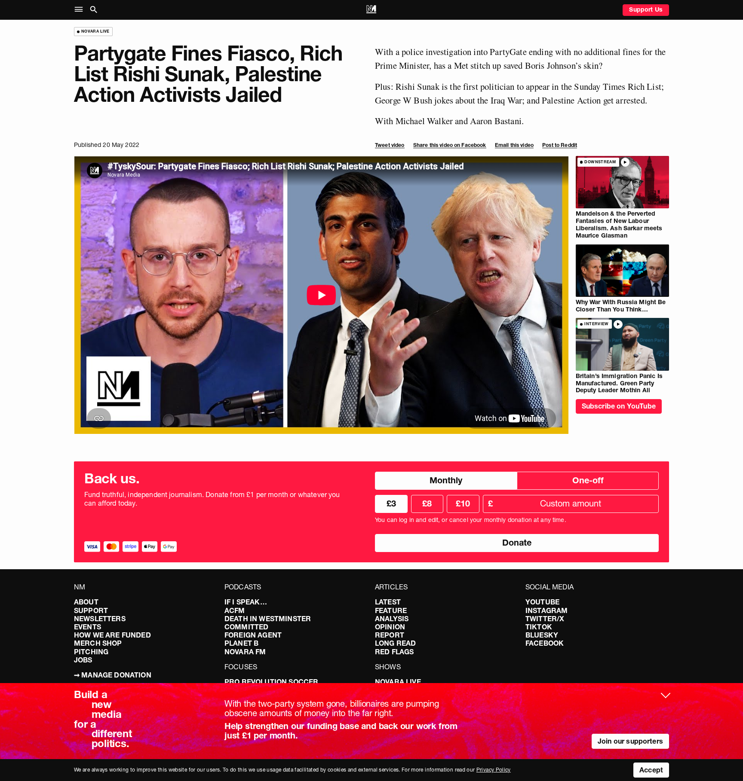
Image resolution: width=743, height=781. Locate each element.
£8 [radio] (427, 503)
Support (91, 610)
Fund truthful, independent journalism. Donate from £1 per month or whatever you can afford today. (212, 499)
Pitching (91, 651)
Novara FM (245, 651)
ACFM (234, 610)
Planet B (241, 643)
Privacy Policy (493, 769)
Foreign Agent (253, 635)
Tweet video (390, 145)
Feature (391, 610)
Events (87, 626)
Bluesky (541, 635)
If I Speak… (245, 602)
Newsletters (100, 618)
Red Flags (394, 651)
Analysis (391, 618)
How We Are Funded (112, 635)
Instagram (546, 610)
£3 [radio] (391, 503)
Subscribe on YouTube (619, 406)
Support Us (646, 9)
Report (389, 635)
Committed (246, 626)
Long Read (395, 643)
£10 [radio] (463, 503)
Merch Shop (98, 643)
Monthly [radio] (446, 480)
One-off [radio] (588, 480)
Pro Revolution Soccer (271, 681)
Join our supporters (630, 741)
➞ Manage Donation (112, 675)
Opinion (390, 626)
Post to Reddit (559, 145)
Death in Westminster (267, 618)
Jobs (83, 660)
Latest (388, 602)
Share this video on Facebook (449, 145)
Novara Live (398, 681)
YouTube (542, 602)
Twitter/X (544, 618)
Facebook (544, 643)
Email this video (514, 145)
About (86, 602)
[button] (80, 10)
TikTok (538, 626)
